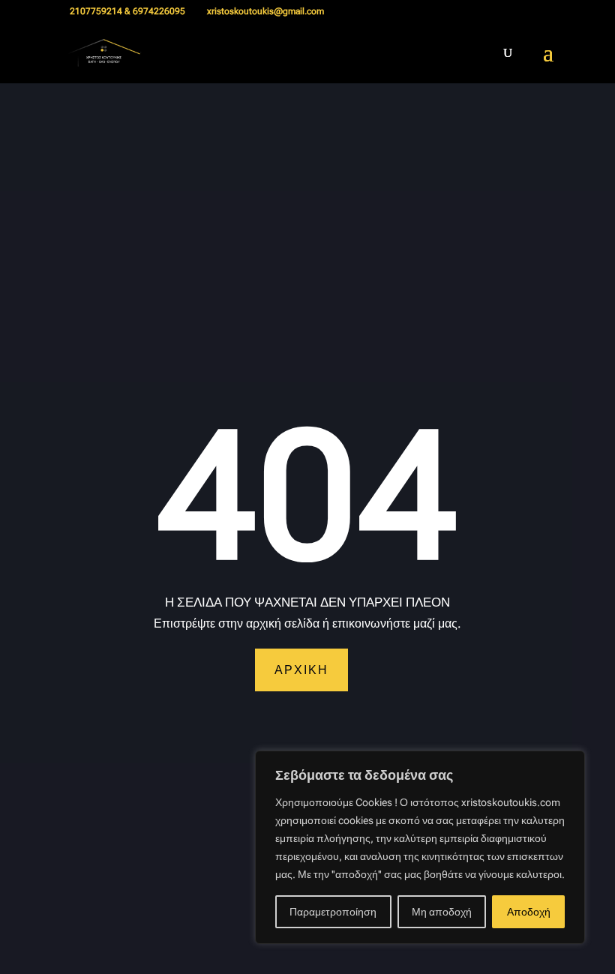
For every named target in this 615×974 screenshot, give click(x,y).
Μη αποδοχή (442, 912)
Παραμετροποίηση (333, 912)
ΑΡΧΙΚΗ (301, 670)
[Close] (569, 763)
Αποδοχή (528, 912)
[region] (420, 847)
